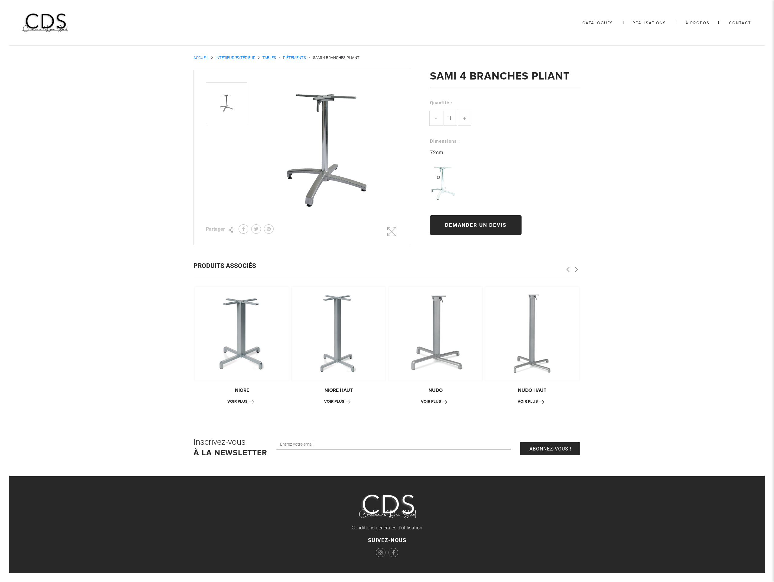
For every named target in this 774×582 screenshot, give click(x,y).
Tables (269, 57)
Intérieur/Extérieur (235, 57)
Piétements (294, 57)
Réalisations (649, 23)
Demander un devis (475, 225)
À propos (697, 23)
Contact (740, 23)
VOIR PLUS (237, 401)
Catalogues (597, 23)
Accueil (201, 57)
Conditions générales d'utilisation (387, 528)
